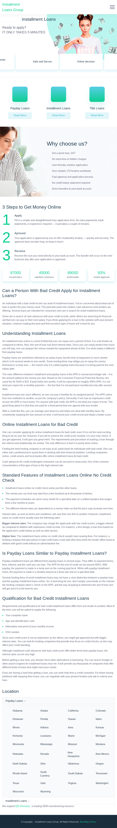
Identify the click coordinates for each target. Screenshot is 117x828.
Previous (11, 63)
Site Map (84, 822)
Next (105, 63)
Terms (93, 822)
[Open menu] (112, 7)
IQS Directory (22, 806)
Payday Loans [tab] (14, 700)
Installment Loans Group (12, 7)
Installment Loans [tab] (16, 800)
